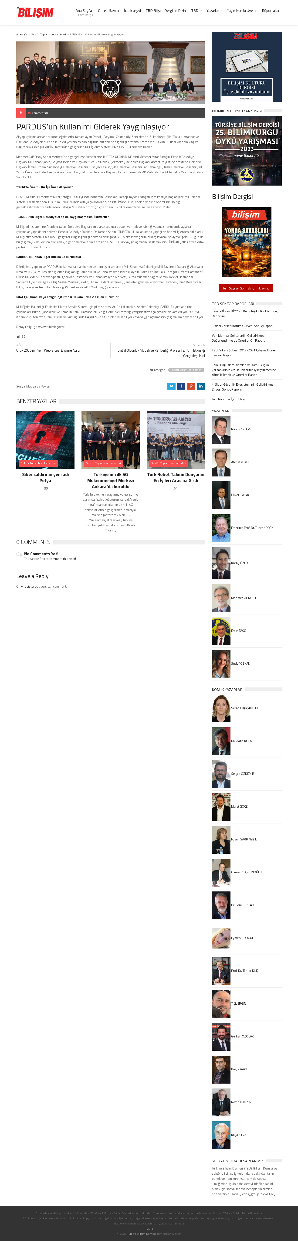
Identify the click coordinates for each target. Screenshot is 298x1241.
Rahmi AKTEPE (240, 429)
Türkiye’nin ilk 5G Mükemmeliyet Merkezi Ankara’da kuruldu (110, 480)
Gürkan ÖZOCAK (242, 1036)
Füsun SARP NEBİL (243, 839)
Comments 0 (40, 113)
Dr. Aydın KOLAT (241, 740)
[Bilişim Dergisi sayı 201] (246, 241)
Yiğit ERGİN (238, 1003)
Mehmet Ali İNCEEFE (244, 597)
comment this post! (62, 558)
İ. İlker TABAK (239, 494)
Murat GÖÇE (238, 806)
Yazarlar (213, 10)
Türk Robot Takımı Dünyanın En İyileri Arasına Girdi (175, 477)
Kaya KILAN (238, 1134)
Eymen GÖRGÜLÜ (243, 937)
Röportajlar (270, 10)
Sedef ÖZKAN (240, 663)
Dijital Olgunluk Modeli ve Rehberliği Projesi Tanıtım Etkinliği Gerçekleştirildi (161, 353)
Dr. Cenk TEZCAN (242, 904)
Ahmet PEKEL (239, 461)
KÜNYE (149, 1228)
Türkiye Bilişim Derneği (141, 1233)
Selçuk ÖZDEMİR (242, 773)
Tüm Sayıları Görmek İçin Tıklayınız (246, 288)
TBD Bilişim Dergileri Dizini (166, 10)
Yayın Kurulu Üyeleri (242, 10)
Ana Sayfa (84, 12)
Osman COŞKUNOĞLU (246, 872)
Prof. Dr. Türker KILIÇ (244, 970)
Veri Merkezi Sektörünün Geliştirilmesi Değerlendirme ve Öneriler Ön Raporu (238, 338)
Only (20, 586)
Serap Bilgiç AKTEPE (244, 707)
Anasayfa (21, 34)
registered (31, 586)
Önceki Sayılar (108, 10)
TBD (194, 10)
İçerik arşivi (132, 10)
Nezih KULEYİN (240, 1101)
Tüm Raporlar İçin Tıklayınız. (231, 399)
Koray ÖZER (239, 562)
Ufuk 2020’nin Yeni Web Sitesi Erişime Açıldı (48, 350)
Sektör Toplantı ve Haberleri (48, 34)
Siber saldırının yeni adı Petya (45, 477)
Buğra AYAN (238, 1069)
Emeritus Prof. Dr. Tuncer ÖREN (252, 527)
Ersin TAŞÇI (238, 630)
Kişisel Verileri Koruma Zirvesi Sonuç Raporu (243, 325)
